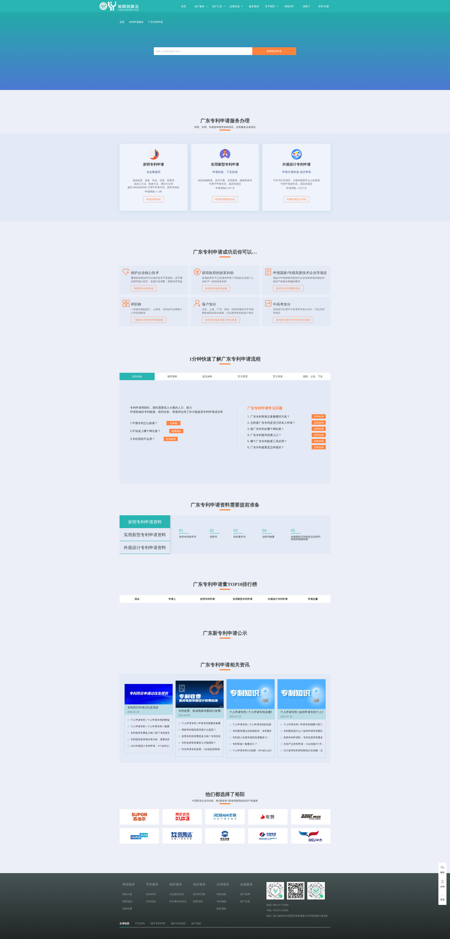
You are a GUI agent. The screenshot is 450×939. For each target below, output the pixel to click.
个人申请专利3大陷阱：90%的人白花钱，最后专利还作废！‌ (265, 750)
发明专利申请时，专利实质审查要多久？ (306, 737)
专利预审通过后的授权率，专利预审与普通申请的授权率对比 (266, 731)
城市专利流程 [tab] (178, 923)
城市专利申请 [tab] (157, 923)
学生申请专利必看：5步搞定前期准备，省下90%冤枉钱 (212, 749)
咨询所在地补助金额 (216, 288)
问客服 (173, 423)
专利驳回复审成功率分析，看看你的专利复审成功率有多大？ (164, 739)
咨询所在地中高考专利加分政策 (293, 319)
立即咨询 (319, 416)
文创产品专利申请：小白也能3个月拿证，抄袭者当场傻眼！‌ (316, 744)
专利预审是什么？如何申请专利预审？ (304, 731)
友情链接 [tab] (124, 923)
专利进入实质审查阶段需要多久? (250, 737)
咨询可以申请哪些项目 (288, 288)
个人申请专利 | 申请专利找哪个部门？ (304, 724)
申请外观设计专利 (296, 199)
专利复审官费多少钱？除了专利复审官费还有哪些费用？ (161, 733)
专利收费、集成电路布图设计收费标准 (202, 710)
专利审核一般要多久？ (245, 744)
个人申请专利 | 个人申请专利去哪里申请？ (255, 712)
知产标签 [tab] (196, 923)
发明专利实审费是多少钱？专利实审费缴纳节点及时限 (211, 736)
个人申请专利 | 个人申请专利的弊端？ (151, 720)
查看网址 (176, 431)
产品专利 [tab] (140, 923)
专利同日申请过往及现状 (142, 707)
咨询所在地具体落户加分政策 (221, 319)
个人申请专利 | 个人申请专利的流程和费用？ (257, 724)
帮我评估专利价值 (143, 288)
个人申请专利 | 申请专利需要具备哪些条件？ (206, 723)
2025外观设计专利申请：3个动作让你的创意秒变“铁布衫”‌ (162, 746)
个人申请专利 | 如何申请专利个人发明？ (305, 712)
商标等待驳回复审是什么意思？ (199, 729)
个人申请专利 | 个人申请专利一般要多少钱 (154, 726)
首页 (183, 6)
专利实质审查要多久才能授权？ (199, 742)
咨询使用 (171, 439)
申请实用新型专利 (225, 199)
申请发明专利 (153, 199)
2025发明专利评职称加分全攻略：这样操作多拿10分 (312, 750)
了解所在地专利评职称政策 (148, 319)
